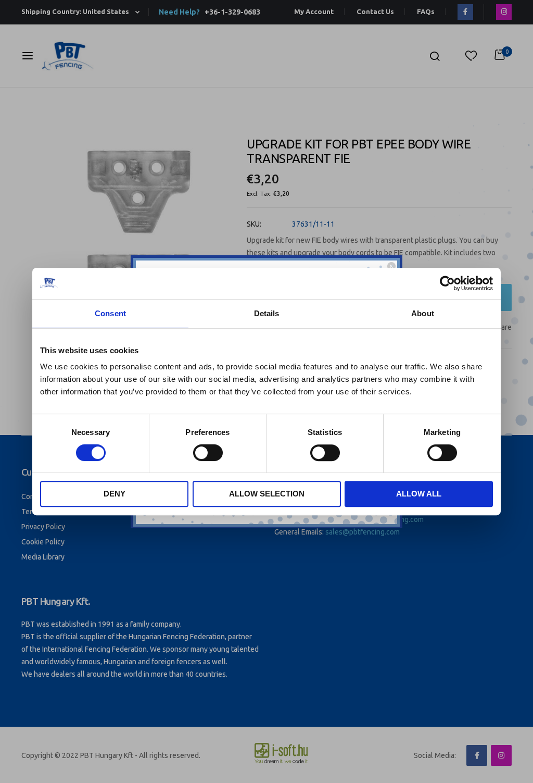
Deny (114, 493)
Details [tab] (267, 313)
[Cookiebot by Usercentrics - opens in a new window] (447, 283)
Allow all (418, 493)
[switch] (208, 453)
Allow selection (266, 493)
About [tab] (422, 313)
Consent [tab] (110, 313)
